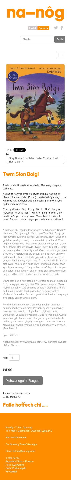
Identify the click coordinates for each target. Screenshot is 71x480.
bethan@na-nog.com (23, 451)
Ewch (60, 39)
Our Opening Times (16, 444)
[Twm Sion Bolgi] (35, 103)
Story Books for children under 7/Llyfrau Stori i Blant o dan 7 (34, 159)
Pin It (9, 149)
